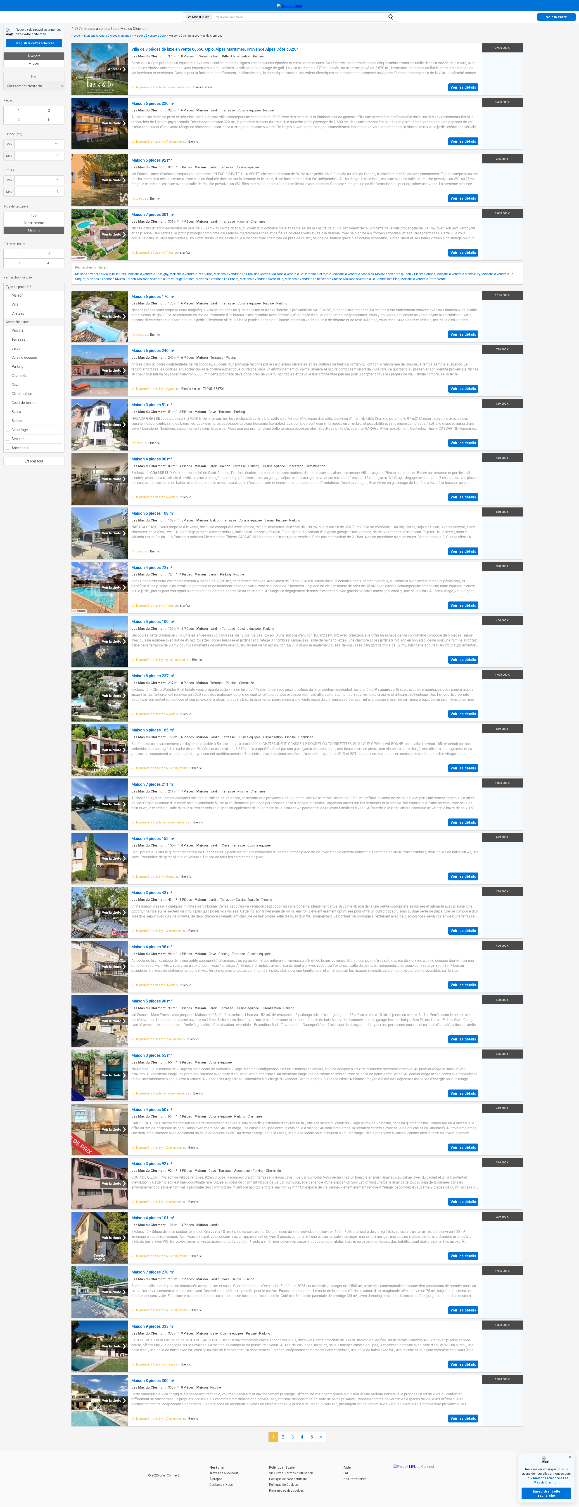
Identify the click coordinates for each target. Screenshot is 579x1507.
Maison (17, 295)
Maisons (34, 230)
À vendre (34, 56)
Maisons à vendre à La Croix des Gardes (242, 274)
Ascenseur (20, 448)
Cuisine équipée (24, 357)
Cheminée (19, 375)
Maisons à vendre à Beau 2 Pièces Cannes (405, 274)
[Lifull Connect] (414, 1479)
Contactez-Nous (221, 1484)
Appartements (34, 223)
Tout (34, 215)
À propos (215, 1479)
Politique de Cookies (283, 1484)
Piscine (18, 330)
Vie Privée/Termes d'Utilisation (291, 1473)
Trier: (34, 76)
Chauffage (20, 430)
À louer (34, 63)
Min (9, 144)
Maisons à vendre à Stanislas (353, 274)
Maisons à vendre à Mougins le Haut (100, 274)
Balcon (17, 421)
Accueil (76, 35)
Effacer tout (34, 461)
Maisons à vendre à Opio (150, 35)
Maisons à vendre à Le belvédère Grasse (313, 279)
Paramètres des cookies (286, 1490)
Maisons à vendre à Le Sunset (217, 279)
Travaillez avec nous (223, 1473)
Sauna (16, 412)
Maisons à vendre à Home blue (261, 279)
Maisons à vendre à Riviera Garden (111, 279)
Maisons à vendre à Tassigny (148, 274)
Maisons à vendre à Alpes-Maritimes (107, 35)
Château (18, 313)
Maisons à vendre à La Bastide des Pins (371, 279)
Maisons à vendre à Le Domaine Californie (301, 274)
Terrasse (19, 339)
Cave (15, 384)
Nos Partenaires (355, 1479)
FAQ (346, 1473)
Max (9, 156)
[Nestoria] (289, 6)
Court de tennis (24, 403)
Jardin (16, 348)
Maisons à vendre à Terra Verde (423, 279)
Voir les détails (463, 87)
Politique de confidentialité (288, 1479)
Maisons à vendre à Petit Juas (191, 274)
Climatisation (22, 393)
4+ (49, 120)
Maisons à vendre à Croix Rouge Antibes (166, 279)
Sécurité (18, 439)
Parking (18, 366)
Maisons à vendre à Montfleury (458, 274)
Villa (15, 304)
